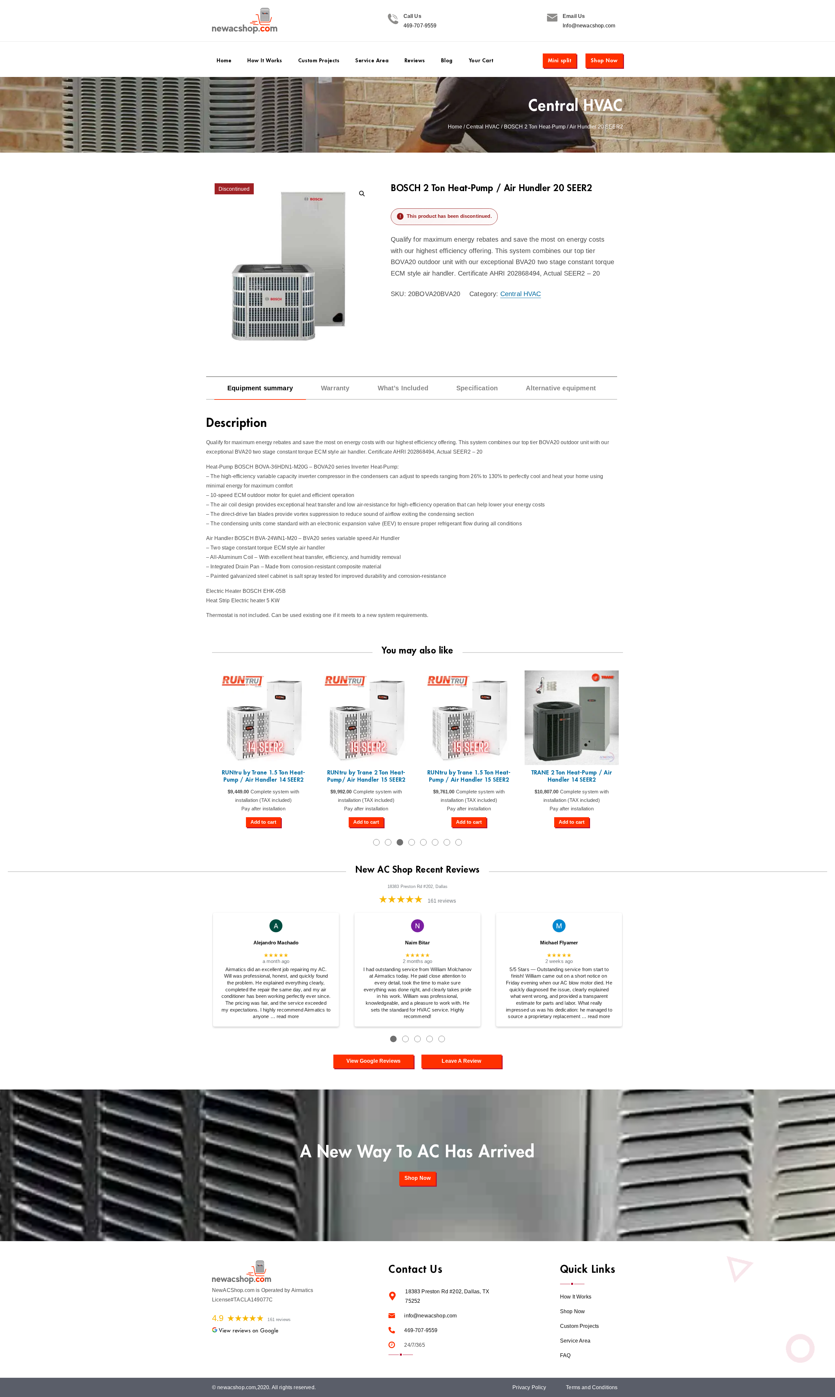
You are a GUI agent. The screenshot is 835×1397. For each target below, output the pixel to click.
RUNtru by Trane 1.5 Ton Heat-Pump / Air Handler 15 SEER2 (468, 776)
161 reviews (442, 901)
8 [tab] (458, 842)
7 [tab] (447, 842)
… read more (284, 1016)
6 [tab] (435, 842)
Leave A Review (461, 1061)
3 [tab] (400, 842)
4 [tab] (411, 842)
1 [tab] (376, 842)
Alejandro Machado (276, 943)
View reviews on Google (249, 1330)
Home (455, 127)
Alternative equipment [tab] (561, 388)
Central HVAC (575, 105)
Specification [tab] (477, 388)
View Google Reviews (373, 1061)
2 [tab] (388, 842)
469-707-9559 (420, 26)
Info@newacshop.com (589, 26)
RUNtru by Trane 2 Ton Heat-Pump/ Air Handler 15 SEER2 (366, 776)
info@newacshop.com (430, 1316)
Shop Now (604, 60)
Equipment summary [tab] (260, 388)
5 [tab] (423, 842)
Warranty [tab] (335, 388)
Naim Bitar (417, 943)
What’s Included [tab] (403, 388)
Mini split (559, 60)
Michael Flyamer (559, 943)
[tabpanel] (263, 749)
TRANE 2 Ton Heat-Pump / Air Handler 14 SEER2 (571, 776)
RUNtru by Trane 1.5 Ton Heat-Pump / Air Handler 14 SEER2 (263, 776)
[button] (362, 194)
